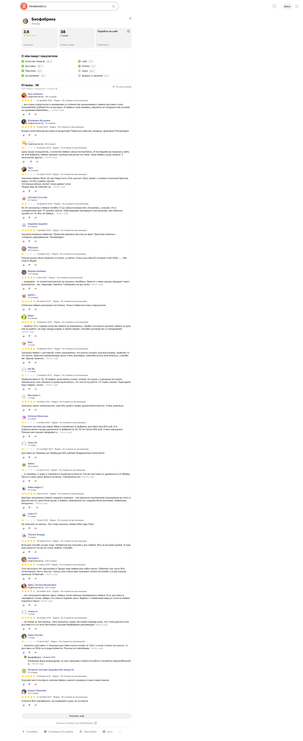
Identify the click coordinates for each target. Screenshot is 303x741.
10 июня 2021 (43, 641)
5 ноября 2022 (43, 401)
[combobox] (68, 6)
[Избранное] (274, 6)
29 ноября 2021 (44, 591)
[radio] (23, 114)
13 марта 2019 (43, 564)
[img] (28, 100)
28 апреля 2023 (44, 301)
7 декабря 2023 (44, 230)
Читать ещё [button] (51, 157)
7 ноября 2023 (43, 254)
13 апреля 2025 (44, 174)
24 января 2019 (44, 618)
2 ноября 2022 (43, 422)
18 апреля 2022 (44, 541)
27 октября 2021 (44, 697)
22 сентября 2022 (45, 449)
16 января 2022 (44, 676)
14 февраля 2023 (44, 348)
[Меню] (297, 6)
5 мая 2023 (42, 277)
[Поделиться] (130, 18)
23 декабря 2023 (44, 100)
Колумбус (32, 731)
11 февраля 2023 (44, 375)
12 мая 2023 (42, 127)
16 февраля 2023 (44, 322)
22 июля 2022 (43, 470)
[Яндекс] (24, 6)
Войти (287, 6)
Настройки (90, 731)
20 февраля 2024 (45, 204)
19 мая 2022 (42, 520)
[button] (122, 86)
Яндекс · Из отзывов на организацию (71, 100)
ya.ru (110, 731)
